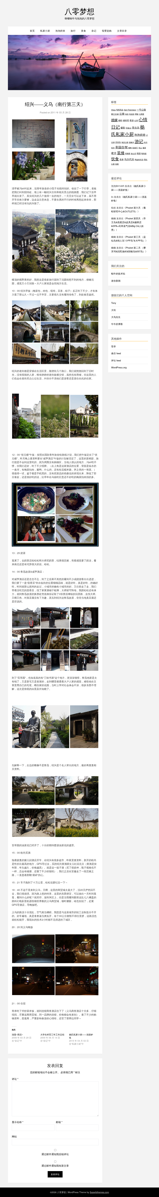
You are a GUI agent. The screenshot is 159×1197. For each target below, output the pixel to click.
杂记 (93, 30)
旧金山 (128, 127)
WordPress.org (119, 367)
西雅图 (127, 153)
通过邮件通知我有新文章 (55, 1165)
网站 (14, 1136)
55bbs (113, 110)
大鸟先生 (115, 317)
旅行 (73, 30)
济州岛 (118, 142)
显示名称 (17, 1122)
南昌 (127, 114)
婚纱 (120, 120)
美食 (83, 30)
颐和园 (143, 153)
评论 (15, 1079)
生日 (145, 142)
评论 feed (116, 360)
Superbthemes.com (99, 1192)
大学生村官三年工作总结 (52, 1034)
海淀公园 (124, 142)
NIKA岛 (119, 109)
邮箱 (59, 1122)
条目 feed (116, 353)
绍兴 (113, 148)
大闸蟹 (141, 114)
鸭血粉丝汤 (139, 159)
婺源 (132, 120)
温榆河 (131, 142)
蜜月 (113, 153)
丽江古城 (115, 114)
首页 (32, 30)
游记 (139, 141)
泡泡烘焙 (60, 30)
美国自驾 (121, 147)
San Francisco (130, 109)
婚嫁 (114, 119)
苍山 (140, 148)
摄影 (122, 127)
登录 (113, 346)
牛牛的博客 (117, 324)
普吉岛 (135, 127)
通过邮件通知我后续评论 (55, 1154)
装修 (121, 152)
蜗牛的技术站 (118, 273)
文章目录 (122, 30)
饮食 (115, 158)
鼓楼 (117, 164)
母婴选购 (106, 30)
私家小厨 (45, 30)
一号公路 (141, 109)
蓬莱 (144, 148)
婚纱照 (126, 120)
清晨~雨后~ (17, 1034)
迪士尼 (133, 153)
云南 (122, 114)
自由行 (135, 147)
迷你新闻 (115, 280)
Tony (113, 302)
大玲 (113, 310)
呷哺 (136, 114)
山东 (136, 120)
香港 (122, 159)
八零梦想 (79, 11)
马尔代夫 (129, 159)
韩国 (139, 153)
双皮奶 (131, 114)
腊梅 (130, 148)
